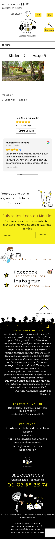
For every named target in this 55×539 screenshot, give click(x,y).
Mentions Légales (20, 532)
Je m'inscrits (41, 235)
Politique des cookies (26, 523)
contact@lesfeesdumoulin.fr (27, 414)
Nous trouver (28, 14)
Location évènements (27, 442)
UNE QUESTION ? (27, 475)
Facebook (29, 273)
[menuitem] (38, 15)
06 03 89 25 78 (10, 4)
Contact (16, 14)
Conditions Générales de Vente (26, 529)
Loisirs (27, 431)
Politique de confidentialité (26, 526)
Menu (7, 45)
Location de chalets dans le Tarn (27, 428)
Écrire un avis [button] (26, 131)
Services (27, 435)
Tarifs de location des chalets (27, 439)
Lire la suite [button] (12, 167)
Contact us (37, 480)
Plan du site (37, 532)
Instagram (32, 283)
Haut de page (44, 313)
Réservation (49, 30)
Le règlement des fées (27, 446)
